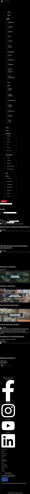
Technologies (10, 51)
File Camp (3, 453)
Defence (9, 27)
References (9, 111)
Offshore (9, 31)
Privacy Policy (4, 466)
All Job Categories (4, 221)
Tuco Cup (9, 121)
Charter (9, 41)
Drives (9, 55)
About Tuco (9, 89)
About (8, 85)
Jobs (8, 82)
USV (9, 36)
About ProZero (9, 95)
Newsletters (8, 473)
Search (2, 212)
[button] (5, 220)
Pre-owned (9, 46)
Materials (9, 64)
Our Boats (7, 18)
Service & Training (9, 70)
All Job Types (3, 222)
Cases (9, 15)
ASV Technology (9, 77)
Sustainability (9, 100)
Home (8, 12)
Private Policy (9, 106)
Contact (3, 470)
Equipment (9, 59)
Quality (9, 115)
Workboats (9, 22)
